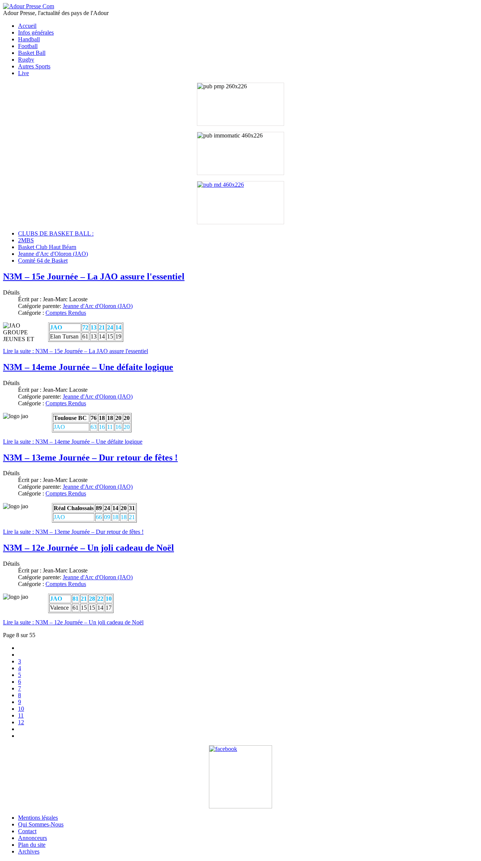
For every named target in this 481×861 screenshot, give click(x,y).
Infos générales (36, 32)
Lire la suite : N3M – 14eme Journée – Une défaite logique (72, 441)
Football (28, 46)
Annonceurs (32, 838)
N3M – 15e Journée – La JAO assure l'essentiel (94, 276)
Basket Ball (31, 53)
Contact (27, 831)
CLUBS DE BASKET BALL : (56, 233)
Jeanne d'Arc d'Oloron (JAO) (53, 254)
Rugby (26, 59)
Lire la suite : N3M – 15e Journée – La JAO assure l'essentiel (75, 351)
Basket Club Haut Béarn (47, 247)
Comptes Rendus (65, 313)
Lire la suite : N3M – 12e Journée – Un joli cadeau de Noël (73, 622)
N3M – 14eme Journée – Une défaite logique (88, 367)
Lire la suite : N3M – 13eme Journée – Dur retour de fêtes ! (73, 532)
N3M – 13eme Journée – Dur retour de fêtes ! (90, 457)
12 (21, 722)
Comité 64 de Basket (43, 260)
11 (21, 715)
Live (23, 73)
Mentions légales (38, 817)
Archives (28, 851)
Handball (29, 39)
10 (21, 708)
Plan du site (31, 844)
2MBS (26, 240)
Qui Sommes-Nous (41, 824)
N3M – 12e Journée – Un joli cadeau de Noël (88, 548)
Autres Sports (34, 66)
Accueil (27, 26)
